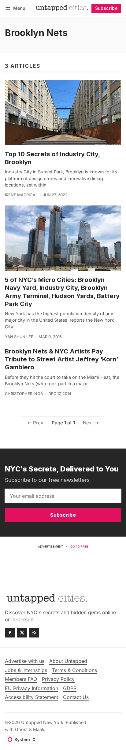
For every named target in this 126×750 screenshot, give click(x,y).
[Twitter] (22, 632)
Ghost (21, 729)
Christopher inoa (24, 393)
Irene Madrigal (21, 195)
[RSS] (34, 632)
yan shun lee (19, 336)
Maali (38, 729)
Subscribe (106, 8)
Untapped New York (42, 722)
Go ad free (79, 546)
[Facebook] (10, 632)
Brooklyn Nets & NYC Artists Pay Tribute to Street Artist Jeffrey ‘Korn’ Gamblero (61, 359)
